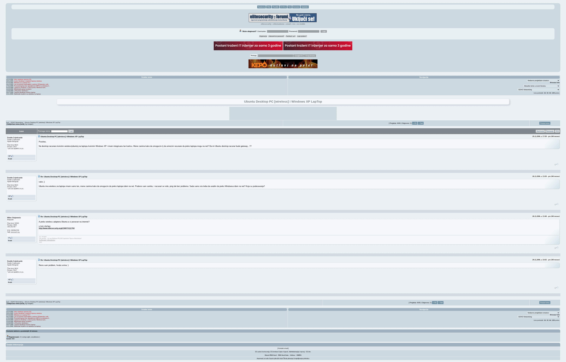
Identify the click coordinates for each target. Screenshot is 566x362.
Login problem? (302, 36)
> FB (414, 123)
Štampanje (550, 131)
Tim (289, 7)
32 (547, 93)
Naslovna (261, 7)
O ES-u (283, 7)
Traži (71, 131)
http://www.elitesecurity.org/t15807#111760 (57, 228)
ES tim (308, 352)
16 (545, 93)
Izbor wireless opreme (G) (22, 79)
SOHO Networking (17, 122)
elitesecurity (266, 24)
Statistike (304, 7)
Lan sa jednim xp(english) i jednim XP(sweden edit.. (31, 84)
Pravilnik (276, 7)
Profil (10, 159)
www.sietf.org (15, 232)
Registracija (263, 36)
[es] (7, 122)
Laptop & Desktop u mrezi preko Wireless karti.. (30, 87)
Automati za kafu (263, 358)
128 (553, 93)
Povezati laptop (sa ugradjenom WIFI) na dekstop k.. (32, 86)
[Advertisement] (283, 113)
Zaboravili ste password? (276, 36)
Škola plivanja (288, 358)
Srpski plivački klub (276, 358)
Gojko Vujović (283, 352)
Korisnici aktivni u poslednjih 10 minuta (21, 331)
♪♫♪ (40, 242)
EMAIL (288, 24)
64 (550, 93)
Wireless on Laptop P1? (22, 82)
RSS (293, 24)
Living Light (26, 337)
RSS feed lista (283, 355)
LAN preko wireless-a (21, 91)
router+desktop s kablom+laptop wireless (28, 81)
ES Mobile (301, 24)
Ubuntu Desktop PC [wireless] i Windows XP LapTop (42, 122)
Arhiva (292, 355)
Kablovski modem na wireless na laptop (27, 94)
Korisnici (296, 7)
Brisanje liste (555, 82)
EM (298, 355)
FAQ (268, 7)
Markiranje (540, 131)
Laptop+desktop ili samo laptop (24, 92)
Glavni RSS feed (271, 355)
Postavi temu (544, 123)
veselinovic (35, 337)
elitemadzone (278, 24)
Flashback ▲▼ (290, 36)
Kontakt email (283, 348)
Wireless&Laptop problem (22, 89)
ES (300, 355)
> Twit (421, 123)
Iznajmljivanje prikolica (301, 358)
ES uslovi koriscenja (262, 352)
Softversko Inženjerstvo (47, 240)
